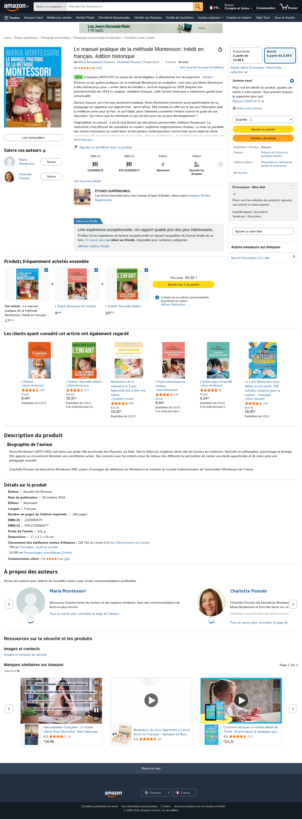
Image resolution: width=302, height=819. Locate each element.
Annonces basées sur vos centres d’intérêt (199, 806)
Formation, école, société (140, 37)
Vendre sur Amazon (148, 17)
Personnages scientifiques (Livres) (48, 552)
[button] (12, 17)
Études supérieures (26, 37)
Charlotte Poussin (129, 62)
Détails (207, 77)
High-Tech (263, 17)
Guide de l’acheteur (180, 17)
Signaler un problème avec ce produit (105, 147)
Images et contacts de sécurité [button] (25, 654)
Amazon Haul (33, 17)
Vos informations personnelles (139, 806)
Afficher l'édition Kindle (93, 246)
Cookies (166, 806)
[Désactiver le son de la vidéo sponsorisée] (96, 719)
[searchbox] (130, 6)
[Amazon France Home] (113, 794)
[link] (77, 283)
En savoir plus (95, 240)
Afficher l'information (173, 304)
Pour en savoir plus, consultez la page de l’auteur (84, 613)
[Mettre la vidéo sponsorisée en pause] (96, 710)
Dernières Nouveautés (114, 17)
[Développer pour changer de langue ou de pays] (219, 8)
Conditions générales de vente (99, 806)
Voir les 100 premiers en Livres (126, 542)
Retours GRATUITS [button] (247, 101)
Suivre (51, 162)
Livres (7, 37)
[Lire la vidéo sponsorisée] (151, 700)
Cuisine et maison (238, 17)
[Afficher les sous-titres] (96, 683)
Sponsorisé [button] (10, 670)
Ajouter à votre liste (248, 231)
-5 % (78, 77)
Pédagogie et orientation (56, 37)
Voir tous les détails (87, 181)
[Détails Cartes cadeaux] (222, 17)
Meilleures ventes (59, 17)
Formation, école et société (39, 547)
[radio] (246, 55)
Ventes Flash (85, 17)
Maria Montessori (90, 62)
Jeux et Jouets (284, 17)
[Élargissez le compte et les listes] (251, 8)
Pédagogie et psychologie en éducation (97, 37)
